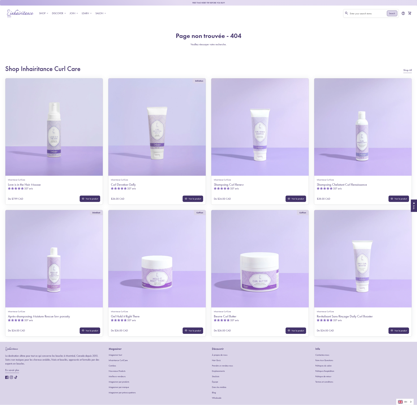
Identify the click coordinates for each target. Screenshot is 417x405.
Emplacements (218, 371)
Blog (214, 392)
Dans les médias (219, 387)
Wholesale (216, 398)
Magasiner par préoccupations (122, 392)
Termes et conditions (324, 381)
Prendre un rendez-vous (222, 365)
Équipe (215, 381)
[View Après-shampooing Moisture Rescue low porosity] (54, 258)
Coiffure (199, 212)
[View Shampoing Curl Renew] (260, 127)
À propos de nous (219, 355)
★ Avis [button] (414, 205)
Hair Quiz (216, 360)
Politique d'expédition (324, 371)
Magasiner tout (115, 355)
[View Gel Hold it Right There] (157, 258)
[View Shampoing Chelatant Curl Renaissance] (363, 127)
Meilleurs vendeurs (117, 376)
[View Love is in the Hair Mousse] (54, 127)
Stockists (215, 376)
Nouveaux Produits (117, 371)
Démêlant (96, 212)
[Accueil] (20, 13)
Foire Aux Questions (324, 360)
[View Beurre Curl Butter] (260, 258)
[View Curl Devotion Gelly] (157, 127)
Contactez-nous (322, 355)
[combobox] (405, 402)
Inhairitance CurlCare (118, 360)
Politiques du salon (323, 365)
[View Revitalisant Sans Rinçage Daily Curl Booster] (363, 258)
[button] (16, 188)
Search (392, 13)
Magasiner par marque (119, 387)
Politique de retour (323, 376)
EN (405, 402)
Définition (199, 81)
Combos (112, 365)
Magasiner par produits (119, 381)
